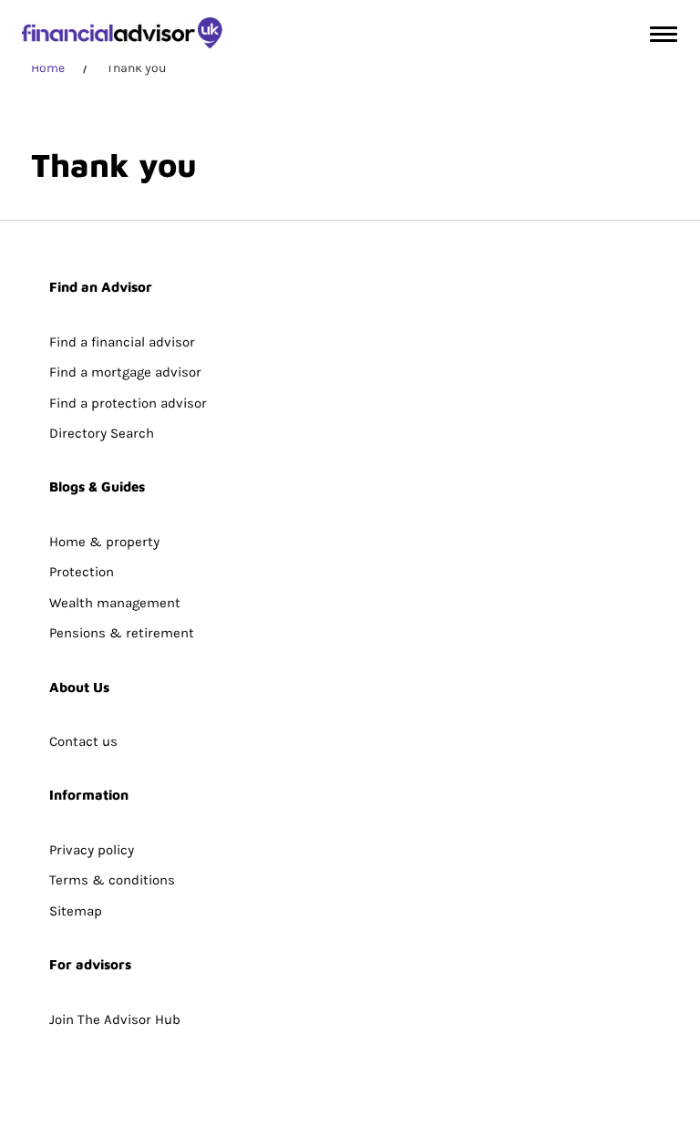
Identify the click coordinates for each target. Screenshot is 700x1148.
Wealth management (114, 603)
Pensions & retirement (121, 633)
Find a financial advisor (122, 342)
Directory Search (101, 433)
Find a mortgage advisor (125, 372)
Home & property (104, 541)
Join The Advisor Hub (114, 1019)
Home (48, 68)
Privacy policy (91, 850)
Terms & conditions (112, 880)
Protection (81, 572)
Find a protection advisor (128, 403)
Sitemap (75, 911)
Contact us (83, 741)
